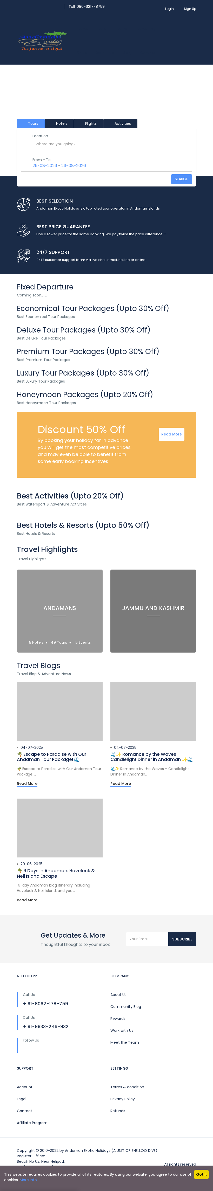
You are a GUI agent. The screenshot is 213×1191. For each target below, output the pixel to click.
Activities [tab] (122, 123)
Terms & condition (127, 1087)
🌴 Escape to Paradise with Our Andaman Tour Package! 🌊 (51, 757)
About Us (118, 994)
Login (169, 8)
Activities (105, 52)
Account (24, 1087)
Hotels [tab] (61, 123)
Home (83, 29)
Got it (201, 1174)
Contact (148, 52)
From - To (41, 159)
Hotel (102, 29)
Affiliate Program (32, 1122)
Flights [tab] (90, 123)
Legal (21, 1099)
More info (28, 1179)
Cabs (82, 52)
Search (181, 179)
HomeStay (146, 29)
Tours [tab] (32, 123)
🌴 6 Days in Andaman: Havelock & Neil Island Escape (56, 873)
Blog (127, 52)
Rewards (117, 1018)
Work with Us (121, 1030)
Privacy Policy (122, 1099)
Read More (171, 434)
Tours (122, 29)
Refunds (117, 1110)
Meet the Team (124, 1042)
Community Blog (125, 1006)
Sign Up (190, 8)
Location (40, 136)
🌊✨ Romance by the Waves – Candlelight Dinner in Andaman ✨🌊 (151, 757)
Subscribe (182, 939)
